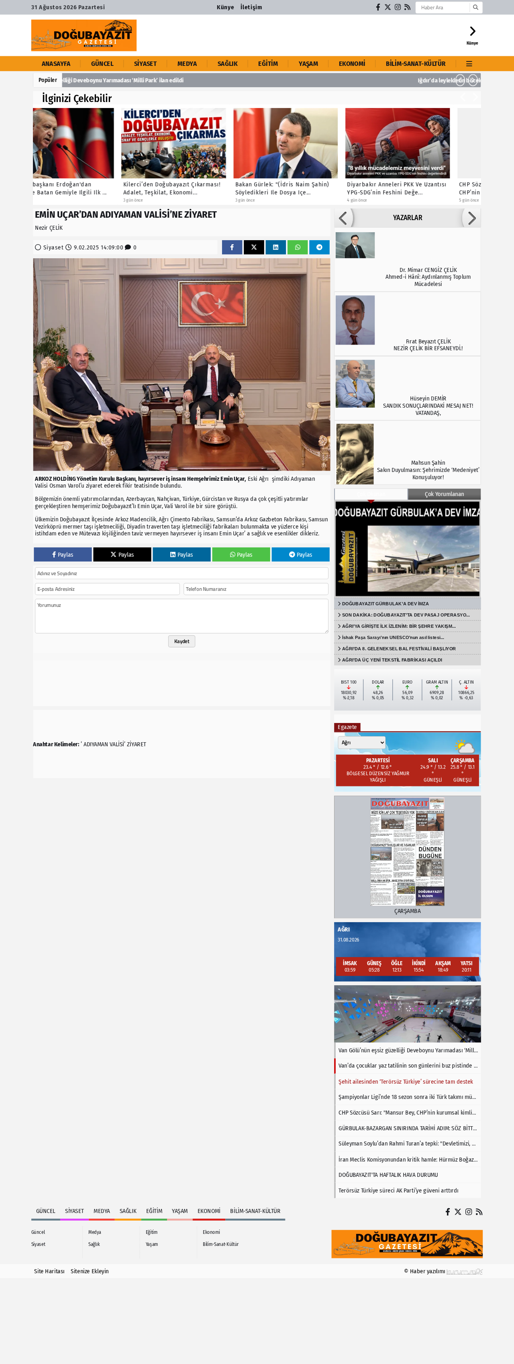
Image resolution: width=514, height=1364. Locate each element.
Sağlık (228, 63)
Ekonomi (352, 63)
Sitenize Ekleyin (90, 1271)
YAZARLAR (407, 218)
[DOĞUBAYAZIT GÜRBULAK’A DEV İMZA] (407, 549)
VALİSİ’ (117, 744)
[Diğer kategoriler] (469, 63)
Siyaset (145, 63)
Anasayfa (56, 63)
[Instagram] (398, 7)
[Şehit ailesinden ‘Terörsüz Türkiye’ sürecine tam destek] (407, 1014)
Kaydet (181, 641)
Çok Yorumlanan (444, 494)
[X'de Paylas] (254, 247)
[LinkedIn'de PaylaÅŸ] (275, 247)
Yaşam (308, 63)
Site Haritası (49, 1271)
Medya (187, 63)
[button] (460, 80)
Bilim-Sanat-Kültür (415, 63)
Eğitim (268, 63)
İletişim (251, 7)
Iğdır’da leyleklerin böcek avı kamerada (117, 80)
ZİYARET (136, 744)
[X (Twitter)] (388, 7)
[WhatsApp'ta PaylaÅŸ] (297, 247)
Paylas (65, 554)
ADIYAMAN (96, 744)
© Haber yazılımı (425, 1271)
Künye (225, 7)
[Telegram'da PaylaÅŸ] (319, 247)
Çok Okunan (371, 494)
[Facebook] (378, 7)
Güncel (102, 63)
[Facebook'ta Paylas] (232, 247)
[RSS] (407, 7)
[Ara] (475, 7)
